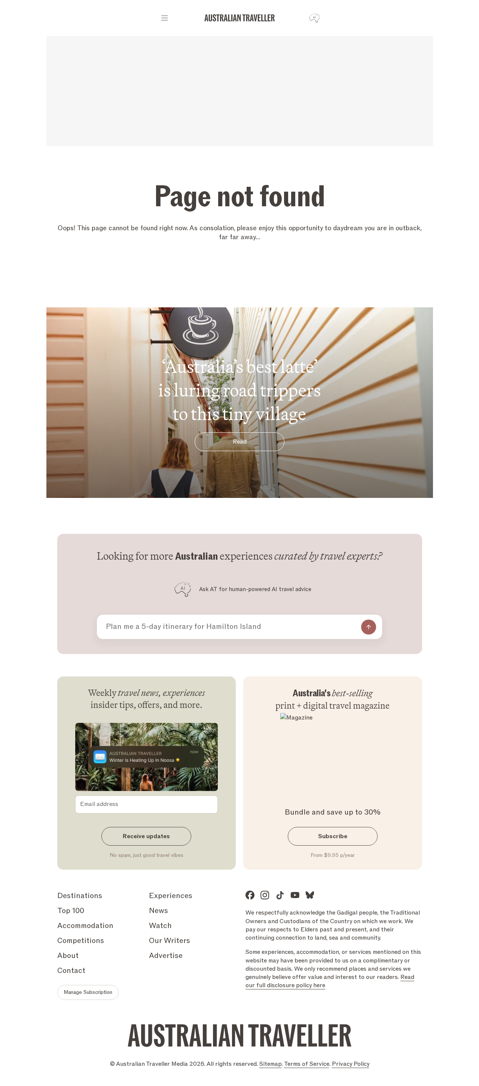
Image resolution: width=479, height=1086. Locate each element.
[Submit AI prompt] (368, 627)
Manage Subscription (88, 992)
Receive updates (146, 836)
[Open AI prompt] (314, 18)
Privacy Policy (350, 1064)
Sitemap (270, 1064)
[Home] (239, 18)
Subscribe (332, 836)
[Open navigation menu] (164, 18)
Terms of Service (306, 1064)
